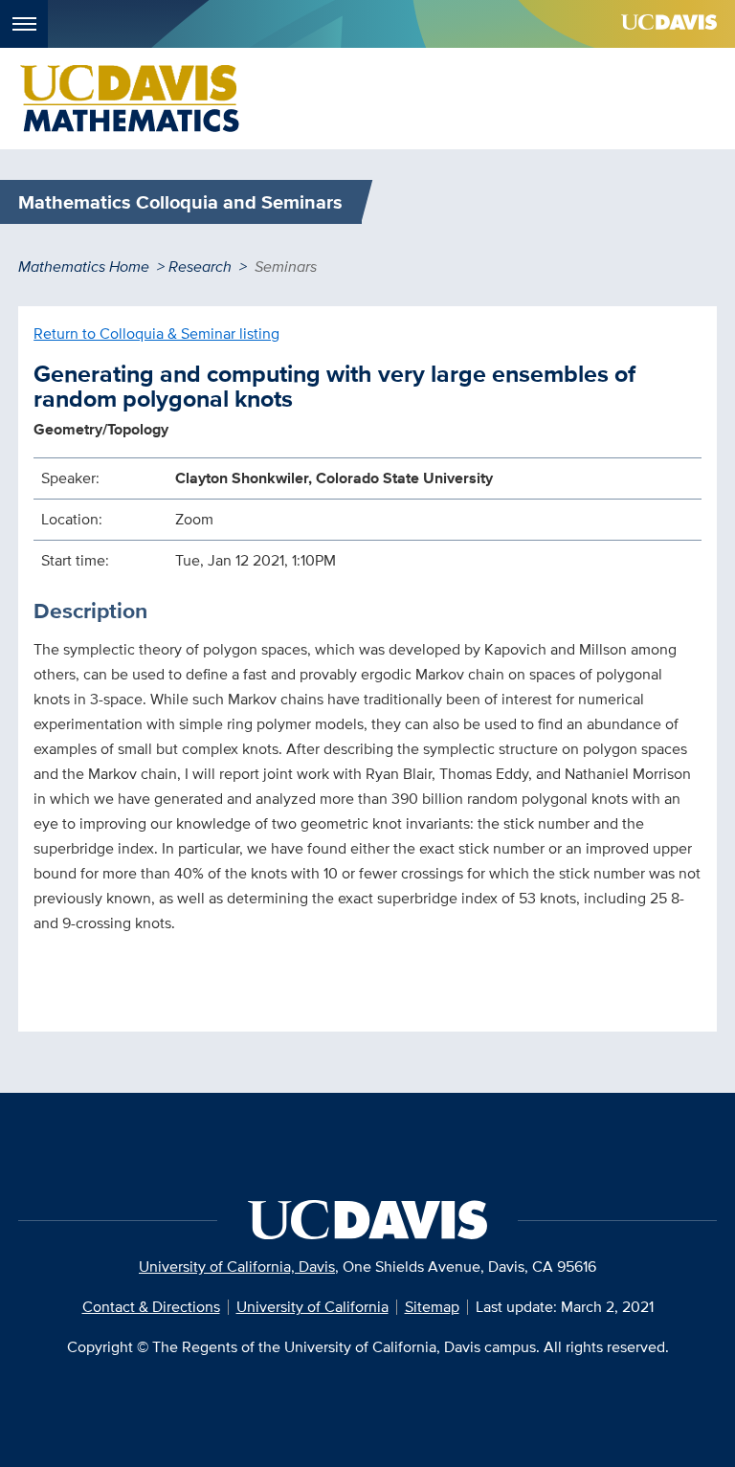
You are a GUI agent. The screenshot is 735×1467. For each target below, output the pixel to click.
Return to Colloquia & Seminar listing (156, 333)
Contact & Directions (151, 1307)
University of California (312, 1307)
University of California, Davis (237, 1267)
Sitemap (432, 1307)
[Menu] (24, 24)
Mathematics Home (83, 267)
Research (200, 267)
